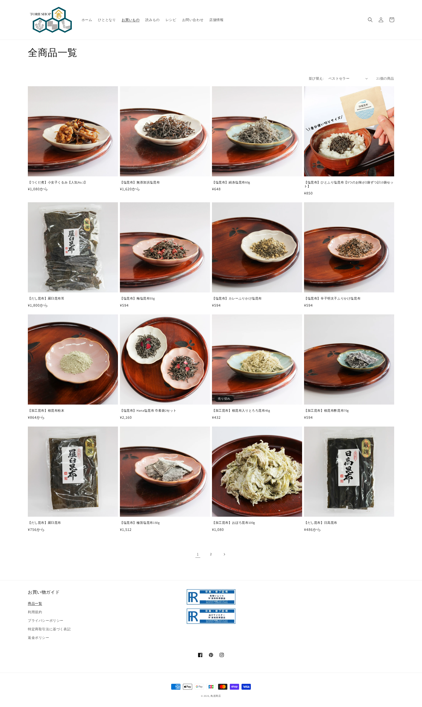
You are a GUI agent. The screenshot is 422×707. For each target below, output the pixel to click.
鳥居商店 (216, 695)
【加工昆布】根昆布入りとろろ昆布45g (241, 411)
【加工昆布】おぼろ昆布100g (233, 523)
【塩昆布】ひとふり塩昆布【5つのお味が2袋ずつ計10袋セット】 (348, 185)
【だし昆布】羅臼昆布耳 (46, 298)
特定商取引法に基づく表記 (49, 629)
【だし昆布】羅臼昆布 (44, 523)
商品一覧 (35, 603)
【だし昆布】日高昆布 (320, 523)
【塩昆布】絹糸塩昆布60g (231, 182)
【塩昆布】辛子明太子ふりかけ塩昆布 (332, 298)
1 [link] (198, 554)
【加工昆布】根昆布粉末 (46, 411)
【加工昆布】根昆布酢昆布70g (326, 411)
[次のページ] (224, 554)
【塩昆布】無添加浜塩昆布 (140, 182)
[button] (370, 19)
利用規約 (35, 612)
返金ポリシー (38, 637)
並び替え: (316, 78)
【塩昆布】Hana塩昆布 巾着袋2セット (148, 411)
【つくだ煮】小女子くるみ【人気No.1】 (57, 182)
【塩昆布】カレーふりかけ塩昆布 (237, 298)
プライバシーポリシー (45, 620)
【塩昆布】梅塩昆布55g (137, 298)
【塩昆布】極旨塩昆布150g (140, 523)
